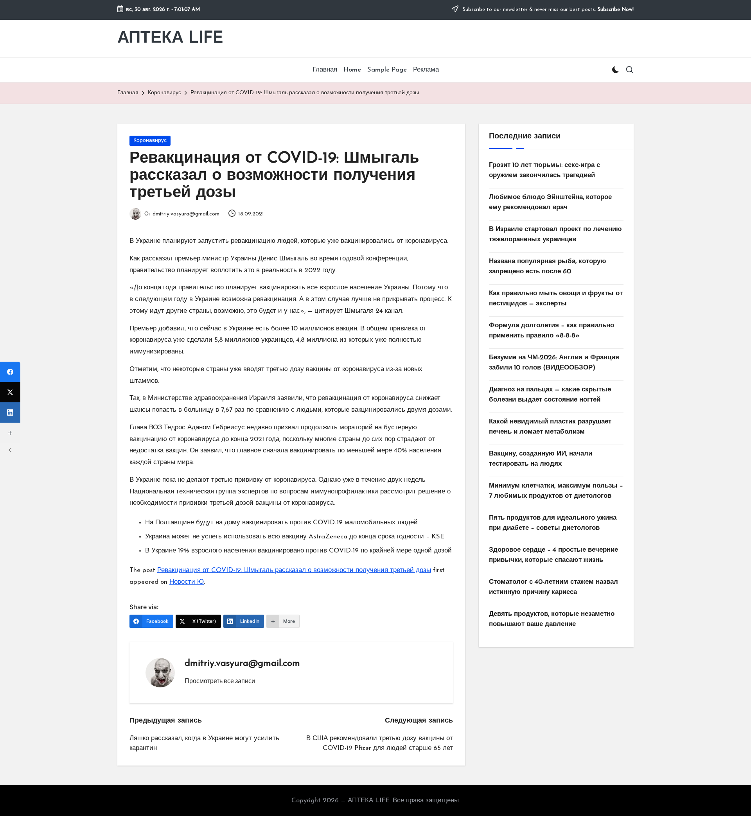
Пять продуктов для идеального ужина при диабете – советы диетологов (552, 523)
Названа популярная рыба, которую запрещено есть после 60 (547, 266)
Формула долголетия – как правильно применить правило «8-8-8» (551, 330)
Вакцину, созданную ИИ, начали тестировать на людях (540, 458)
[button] (220, 680)
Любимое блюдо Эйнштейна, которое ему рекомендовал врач (550, 202)
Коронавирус (150, 140)
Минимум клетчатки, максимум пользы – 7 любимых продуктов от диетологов (556, 490)
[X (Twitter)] (10, 392)
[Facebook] (10, 372)
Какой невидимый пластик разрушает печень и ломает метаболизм (550, 426)
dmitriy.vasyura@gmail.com (242, 663)
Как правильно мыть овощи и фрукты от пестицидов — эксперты (556, 298)
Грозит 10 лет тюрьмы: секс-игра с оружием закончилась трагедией (544, 170)
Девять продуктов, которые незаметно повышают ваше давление (551, 619)
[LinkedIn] (10, 412)
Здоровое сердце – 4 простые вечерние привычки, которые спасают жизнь (553, 555)
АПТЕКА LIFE (170, 38)
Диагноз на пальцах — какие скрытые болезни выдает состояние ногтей (550, 394)
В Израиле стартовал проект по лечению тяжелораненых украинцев (555, 234)
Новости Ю (186, 582)
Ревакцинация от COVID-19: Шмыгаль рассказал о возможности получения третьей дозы (294, 570)
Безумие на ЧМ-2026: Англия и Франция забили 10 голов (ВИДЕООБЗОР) (554, 362)
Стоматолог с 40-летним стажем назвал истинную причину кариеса (553, 587)
